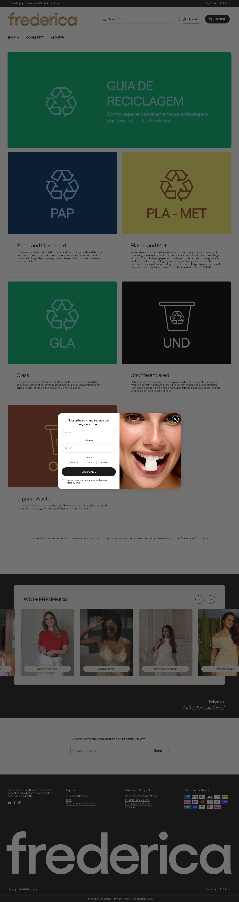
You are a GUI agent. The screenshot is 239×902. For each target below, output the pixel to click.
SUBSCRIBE (88, 472)
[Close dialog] (175, 419)
